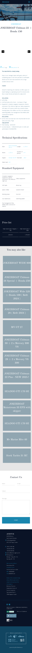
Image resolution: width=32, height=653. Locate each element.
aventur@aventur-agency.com (13, 552)
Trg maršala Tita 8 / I (11, 592)
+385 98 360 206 (10, 548)
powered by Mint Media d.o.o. (16, 647)
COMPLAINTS (9, 608)
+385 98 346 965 (10, 550)
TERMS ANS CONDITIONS (21, 607)
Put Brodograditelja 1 (11, 540)
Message (4, 498)
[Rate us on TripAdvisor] (10, 612)
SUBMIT (16, 520)
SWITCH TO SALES (11, 607)
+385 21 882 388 (10, 546)
